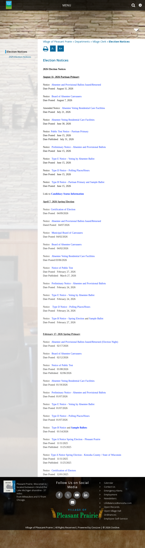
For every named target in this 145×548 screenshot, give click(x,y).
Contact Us (109, 486)
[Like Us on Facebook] (59, 495)
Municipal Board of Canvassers (67, 232)
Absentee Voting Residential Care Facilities (83, 108)
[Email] (72, 502)
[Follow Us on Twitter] (68, 495)
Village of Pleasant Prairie (57, 41)
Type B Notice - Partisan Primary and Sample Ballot (78, 182)
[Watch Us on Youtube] (76, 495)
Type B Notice (59, 427)
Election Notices (17, 51)
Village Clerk (99, 41)
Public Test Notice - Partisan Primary (69, 131)
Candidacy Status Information (67, 194)
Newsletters (110, 498)
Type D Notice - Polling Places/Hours (70, 170)
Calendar (108, 482)
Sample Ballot (96, 318)
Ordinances (110, 514)
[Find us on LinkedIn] (85, 495)
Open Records (111, 507)
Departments (82, 41)
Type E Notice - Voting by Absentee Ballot (73, 158)
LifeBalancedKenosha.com (118, 503)
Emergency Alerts (113, 490)
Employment (110, 494)
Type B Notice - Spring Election (68, 318)
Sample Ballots (79, 427)
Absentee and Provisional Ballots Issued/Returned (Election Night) (84, 342)
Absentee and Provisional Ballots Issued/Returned (76, 84)
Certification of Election (63, 209)
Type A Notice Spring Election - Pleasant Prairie (76, 439)
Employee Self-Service (116, 518)
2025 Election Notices (20, 56)
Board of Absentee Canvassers (67, 96)
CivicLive (95, 527)
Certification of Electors (64, 470)
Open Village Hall (112, 510)
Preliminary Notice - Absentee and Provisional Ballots (79, 147)
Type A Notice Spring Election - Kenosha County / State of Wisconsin (86, 455)
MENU (66, 5)
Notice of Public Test (62, 268)
